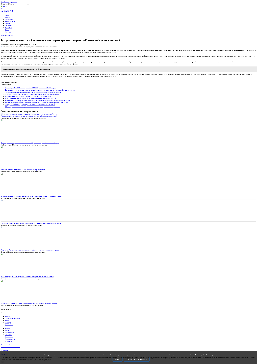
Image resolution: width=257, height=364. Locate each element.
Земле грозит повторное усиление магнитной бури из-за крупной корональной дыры (30, 143)
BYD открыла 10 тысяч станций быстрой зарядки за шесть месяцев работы (30, 98)
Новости (8, 32)
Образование (9, 333)
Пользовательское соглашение (10, 347)
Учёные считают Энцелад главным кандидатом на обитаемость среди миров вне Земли (31, 223)
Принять (117, 359)
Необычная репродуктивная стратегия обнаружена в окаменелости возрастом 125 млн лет (36, 102)
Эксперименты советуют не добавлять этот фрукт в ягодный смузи (28, 96)
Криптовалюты (10, 21)
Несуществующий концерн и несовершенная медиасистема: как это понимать (32, 94)
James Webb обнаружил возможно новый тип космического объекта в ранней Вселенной (31, 196)
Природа (8, 23)
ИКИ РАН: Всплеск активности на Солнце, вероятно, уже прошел (23, 169)
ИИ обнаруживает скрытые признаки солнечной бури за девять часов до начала (32, 107)
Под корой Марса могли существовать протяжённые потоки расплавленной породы (30, 250)
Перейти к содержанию (9, 2)
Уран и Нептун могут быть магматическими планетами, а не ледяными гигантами (29, 303)
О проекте (4, 350)
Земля (7, 30)
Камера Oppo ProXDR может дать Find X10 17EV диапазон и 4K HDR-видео (30, 88)
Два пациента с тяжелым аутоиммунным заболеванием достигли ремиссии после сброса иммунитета (40, 90)
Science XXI (7, 11)
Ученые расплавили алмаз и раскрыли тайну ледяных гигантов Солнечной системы (33, 92)
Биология (8, 25)
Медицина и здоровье (12, 318)
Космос (7, 17)
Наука (7, 15)
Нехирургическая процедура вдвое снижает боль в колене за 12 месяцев (30, 105)
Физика (7, 328)
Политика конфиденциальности (10, 345)
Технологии (9, 19)
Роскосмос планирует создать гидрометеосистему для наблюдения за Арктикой (29, 116)
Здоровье (8, 28)
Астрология (9, 341)
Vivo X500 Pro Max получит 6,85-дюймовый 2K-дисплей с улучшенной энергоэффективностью (37, 100)
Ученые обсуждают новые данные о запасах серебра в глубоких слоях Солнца (27, 277)
